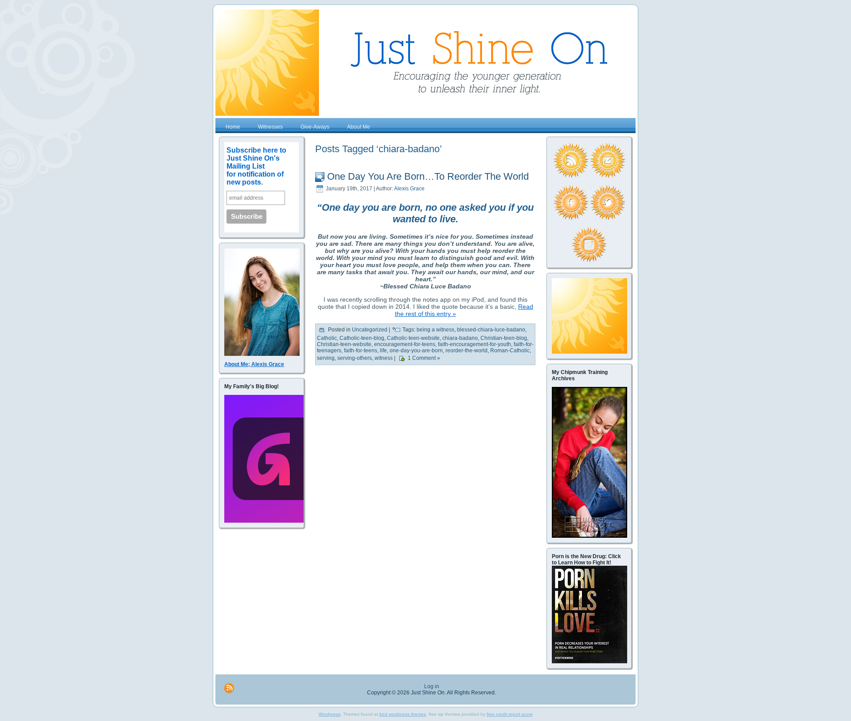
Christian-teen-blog (503, 338)
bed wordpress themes (402, 714)
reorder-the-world (466, 350)
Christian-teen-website (344, 344)
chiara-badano (460, 338)
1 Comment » (424, 358)
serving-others (354, 358)
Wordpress (329, 714)
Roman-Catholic (510, 350)
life (383, 350)
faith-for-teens (360, 350)
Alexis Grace (409, 188)
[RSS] (229, 688)
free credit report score (510, 714)
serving (326, 358)
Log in (431, 686)
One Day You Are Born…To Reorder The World (428, 176)
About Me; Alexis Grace (254, 364)
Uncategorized (369, 330)
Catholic (327, 338)
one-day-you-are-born (416, 350)
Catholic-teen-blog (362, 338)
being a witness (435, 330)
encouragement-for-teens (404, 344)
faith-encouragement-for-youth (474, 344)
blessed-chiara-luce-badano (491, 330)
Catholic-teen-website (413, 338)
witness (384, 358)
